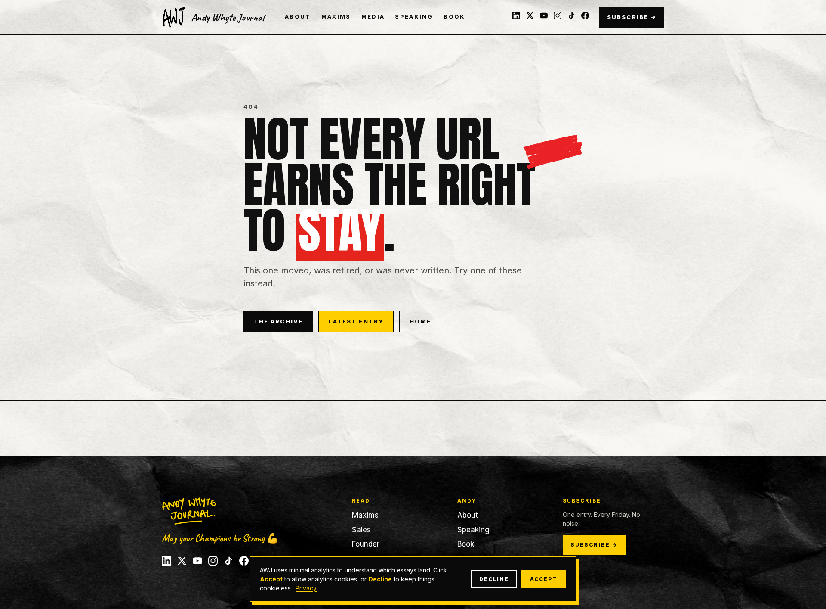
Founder (365, 544)
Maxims (336, 16)
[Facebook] (585, 15)
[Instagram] (557, 15)
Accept (544, 579)
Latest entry (356, 321)
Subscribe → (631, 16)
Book (454, 16)
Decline (494, 579)
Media (373, 16)
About (298, 16)
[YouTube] (544, 15)
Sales (361, 529)
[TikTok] (571, 15)
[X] (530, 15)
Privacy (306, 588)
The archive (278, 321)
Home (420, 321)
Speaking (414, 16)
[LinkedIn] (516, 15)
